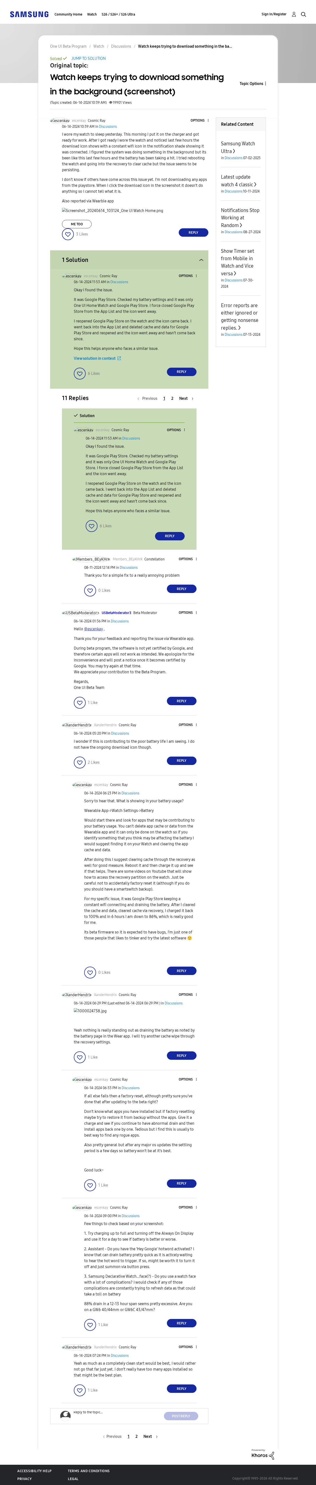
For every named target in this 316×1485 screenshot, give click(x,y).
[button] (199, 120)
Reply (193, 233)
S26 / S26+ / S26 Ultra (118, 14)
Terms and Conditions (89, 1471)
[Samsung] (29, 14)
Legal (73, 1479)
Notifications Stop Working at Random (240, 217)
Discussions (121, 46)
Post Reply (181, 1416)
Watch (92, 14)
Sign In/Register (274, 14)
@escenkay (93, 629)
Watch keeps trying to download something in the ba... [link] (185, 46)
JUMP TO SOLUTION (88, 58)
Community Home (68, 14)
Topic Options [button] (251, 83)
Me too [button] (77, 224)
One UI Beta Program (68, 46)
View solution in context (95, 358)
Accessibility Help (34, 1471)
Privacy (24, 1479)
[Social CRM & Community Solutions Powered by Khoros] (263, 1454)
